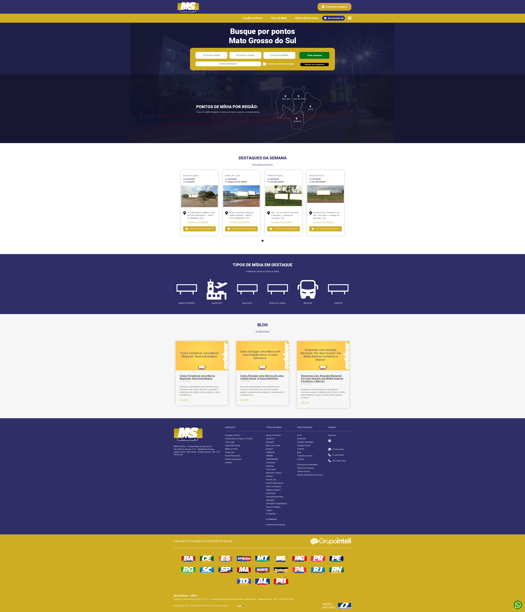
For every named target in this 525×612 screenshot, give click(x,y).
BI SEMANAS (271, 519)
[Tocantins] (244, 581)
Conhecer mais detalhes (197, 222)
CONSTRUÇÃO (272, 459)
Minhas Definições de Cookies (310, 475)
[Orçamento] (333, 18)
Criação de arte (303, 445)
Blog (299, 452)
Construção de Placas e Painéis (239, 439)
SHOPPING (270, 493)
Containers (270, 463)
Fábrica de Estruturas (306, 18)
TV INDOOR (271, 514)
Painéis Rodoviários (274, 483)
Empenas (270, 466)
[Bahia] (188, 558)
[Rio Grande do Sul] (188, 569)
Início (299, 435)
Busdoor (269, 449)
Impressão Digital (232, 445)
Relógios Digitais (273, 490)
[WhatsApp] (518, 605)
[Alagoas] (262, 581)
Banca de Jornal (273, 445)
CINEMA (269, 456)
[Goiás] (244, 558)
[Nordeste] (281, 569)
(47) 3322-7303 (339, 461)
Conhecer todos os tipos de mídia (262, 272)
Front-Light (271, 469)
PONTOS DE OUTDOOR (275, 525)
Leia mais (184, 400)
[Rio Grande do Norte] (336, 569)
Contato (300, 459)
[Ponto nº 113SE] (241, 196)
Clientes (300, 449)
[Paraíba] (281, 581)
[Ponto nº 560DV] (199, 196)
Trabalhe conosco (305, 456)
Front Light (230, 442)
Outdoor (228, 463)
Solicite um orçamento (336, 7)
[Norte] (262, 569)
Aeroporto (270, 439)
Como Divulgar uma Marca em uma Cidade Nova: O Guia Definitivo (262, 377)
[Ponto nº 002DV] (283, 196)
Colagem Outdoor (232, 435)
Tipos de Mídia (279, 18)
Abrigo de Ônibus (273, 435)
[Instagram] (329, 440)
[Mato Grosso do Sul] (281, 558)
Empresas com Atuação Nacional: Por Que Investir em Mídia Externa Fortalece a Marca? (322, 378)
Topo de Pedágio (273, 507)
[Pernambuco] (336, 558)
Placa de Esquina (273, 486)
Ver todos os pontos (262, 165)
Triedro (269, 510)
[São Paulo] (225, 569)
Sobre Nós (301, 439)
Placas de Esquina (233, 459)
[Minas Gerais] (299, 558)
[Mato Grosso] (262, 558)
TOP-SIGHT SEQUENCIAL (276, 504)
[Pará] (299, 569)
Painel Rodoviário (232, 456)
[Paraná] (318, 558)
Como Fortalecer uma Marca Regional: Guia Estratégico (197, 377)
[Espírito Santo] (225, 558)
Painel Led (229, 452)
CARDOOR (270, 452)
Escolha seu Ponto (252, 18)
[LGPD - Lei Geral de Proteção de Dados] (240, 606)
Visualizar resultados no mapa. (280, 64)
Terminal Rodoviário (274, 497)
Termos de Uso (303, 471)
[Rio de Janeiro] (318, 569)
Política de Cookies (305, 468)
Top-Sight (270, 500)
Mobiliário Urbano (274, 473)
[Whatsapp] (329, 449)
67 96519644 (338, 449)
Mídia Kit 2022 (231, 449)
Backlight (270, 442)
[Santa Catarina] (207, 569)
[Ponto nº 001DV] (325, 196)
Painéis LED (271, 480)
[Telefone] (329, 455)
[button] (263, 241)
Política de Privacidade (307, 465)
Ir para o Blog (262, 332)
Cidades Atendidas (305, 442)
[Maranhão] (244, 569)
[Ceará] (207, 558)
